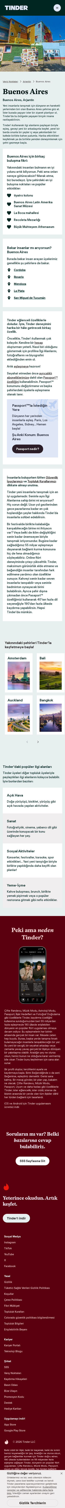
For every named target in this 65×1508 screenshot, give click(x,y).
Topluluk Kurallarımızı (41, 481)
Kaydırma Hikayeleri (15, 1379)
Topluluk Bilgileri (14, 1323)
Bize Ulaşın (10, 1391)
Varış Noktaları (10, 81)
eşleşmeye (21, 366)
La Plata (19, 291)
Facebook (10, 1266)
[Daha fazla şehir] (38, 742)
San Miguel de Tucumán (29, 298)
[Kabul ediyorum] (61, 1473)
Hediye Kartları (12, 1408)
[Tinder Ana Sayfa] (16, 8)
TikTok (8, 1248)
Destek (8, 1403)
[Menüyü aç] (57, 8)
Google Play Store (14, 1430)
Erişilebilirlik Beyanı (15, 1329)
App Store (10, 1424)
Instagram (10, 1242)
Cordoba (19, 270)
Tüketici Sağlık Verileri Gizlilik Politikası (27, 1288)
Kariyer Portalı (12, 1345)
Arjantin (27, 81)
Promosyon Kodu (14, 1397)
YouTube (9, 1254)
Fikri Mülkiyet (12, 1306)
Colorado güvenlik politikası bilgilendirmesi (29, 1317)
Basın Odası (11, 1385)
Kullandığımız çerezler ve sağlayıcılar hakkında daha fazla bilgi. (32, 1490)
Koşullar (9, 1294)
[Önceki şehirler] (27, 742)
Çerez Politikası (13, 1300)
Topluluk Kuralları (14, 1311)
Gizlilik (8, 1282)
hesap (38, 342)
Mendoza (20, 284)
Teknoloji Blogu (13, 1351)
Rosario (19, 277)
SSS (6, 1367)
